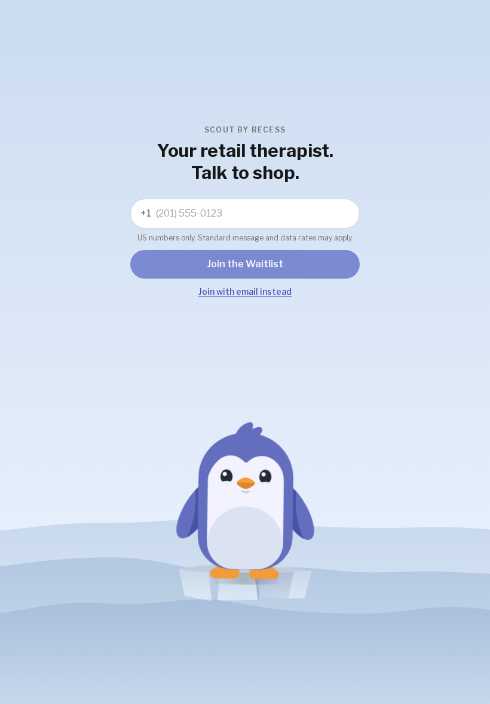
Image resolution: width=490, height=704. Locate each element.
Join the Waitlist (245, 264)
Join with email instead (245, 291)
